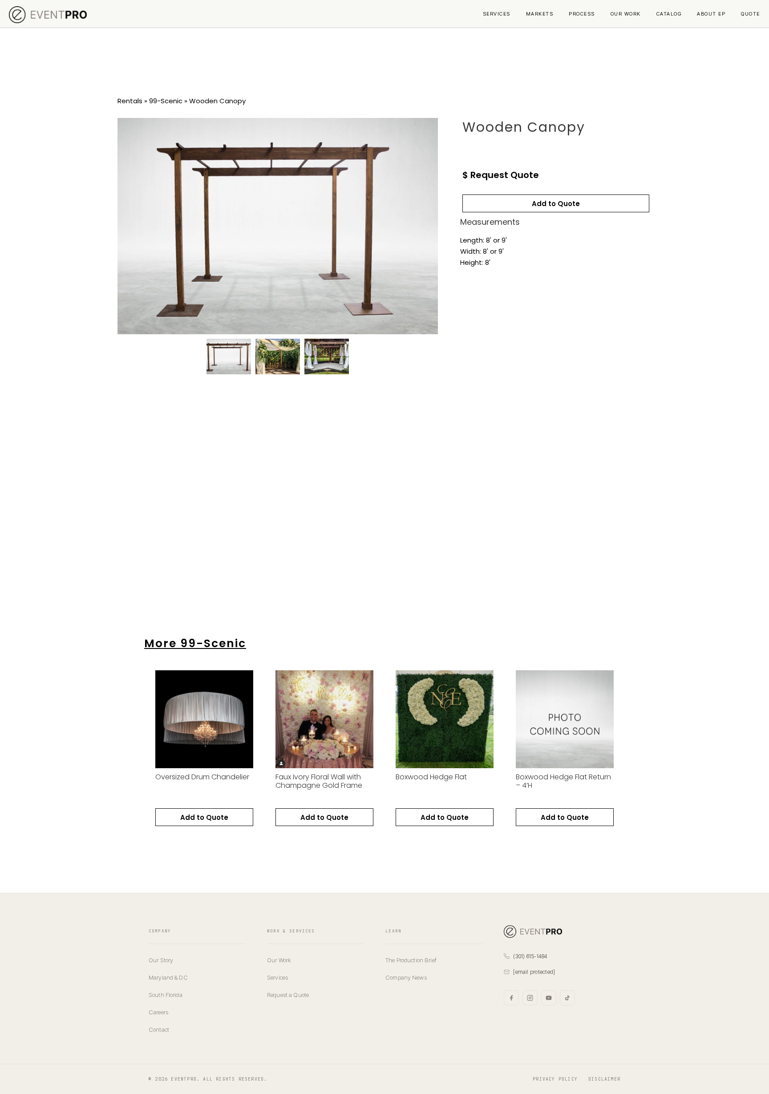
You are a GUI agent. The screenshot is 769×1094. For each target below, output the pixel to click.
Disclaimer (604, 1079)
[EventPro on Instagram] (530, 997)
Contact (159, 1029)
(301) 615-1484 (530, 956)
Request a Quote (288, 994)
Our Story (161, 960)
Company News (406, 977)
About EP (711, 14)
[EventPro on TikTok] (567, 997)
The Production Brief (411, 960)
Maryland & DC (168, 977)
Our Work (626, 14)
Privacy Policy (555, 1079)
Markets (540, 14)
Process (582, 14)
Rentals (129, 100)
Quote (750, 14)
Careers (158, 1012)
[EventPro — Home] (562, 931)
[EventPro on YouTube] (548, 997)
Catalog (669, 14)
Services (496, 14)
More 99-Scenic (195, 643)
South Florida (165, 994)
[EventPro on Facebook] (511, 997)
